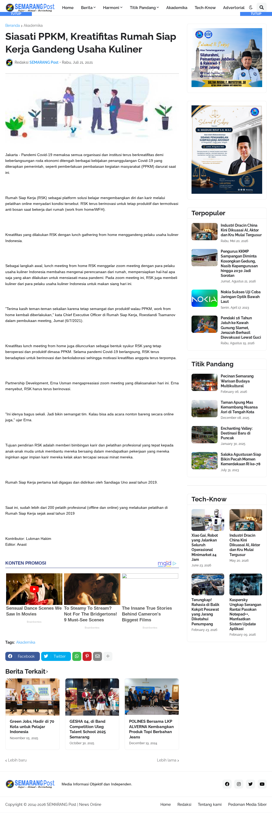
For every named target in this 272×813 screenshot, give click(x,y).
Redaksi (184, 804)
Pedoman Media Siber (247, 804)
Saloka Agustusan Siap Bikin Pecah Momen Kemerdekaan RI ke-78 (241, 459)
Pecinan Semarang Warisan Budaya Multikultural (237, 381)
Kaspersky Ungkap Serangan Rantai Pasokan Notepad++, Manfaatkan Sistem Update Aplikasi (245, 614)
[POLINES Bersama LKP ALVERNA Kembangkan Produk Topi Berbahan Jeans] (152, 697)
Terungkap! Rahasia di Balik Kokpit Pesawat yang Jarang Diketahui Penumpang (205, 612)
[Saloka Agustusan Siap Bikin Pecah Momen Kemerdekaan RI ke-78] (205, 460)
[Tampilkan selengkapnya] (107, 656)
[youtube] (262, 784)
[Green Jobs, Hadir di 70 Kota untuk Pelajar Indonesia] (33, 697)
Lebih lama (166, 760)
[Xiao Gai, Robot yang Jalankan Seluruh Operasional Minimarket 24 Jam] (208, 520)
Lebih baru (17, 760)
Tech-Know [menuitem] (205, 7)
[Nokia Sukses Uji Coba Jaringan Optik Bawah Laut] (205, 298)
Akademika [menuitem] (176, 7)
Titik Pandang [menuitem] (143, 7)
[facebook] (227, 784)
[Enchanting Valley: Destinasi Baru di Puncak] (205, 434)
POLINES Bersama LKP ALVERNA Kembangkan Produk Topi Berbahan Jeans (151, 729)
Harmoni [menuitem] (111, 7)
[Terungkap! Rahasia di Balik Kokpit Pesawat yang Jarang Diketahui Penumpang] (208, 584)
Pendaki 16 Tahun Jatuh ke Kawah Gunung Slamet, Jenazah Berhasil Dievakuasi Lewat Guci (241, 327)
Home (165, 804)
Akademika (33, 25)
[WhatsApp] (76, 656)
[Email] (97, 656)
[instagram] (238, 784)
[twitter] (250, 784)
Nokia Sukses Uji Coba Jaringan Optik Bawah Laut (241, 297)
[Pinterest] (87, 656)
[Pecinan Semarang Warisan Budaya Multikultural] (205, 382)
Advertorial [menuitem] (234, 7)
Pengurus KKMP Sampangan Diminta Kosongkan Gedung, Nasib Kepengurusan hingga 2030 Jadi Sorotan (239, 263)
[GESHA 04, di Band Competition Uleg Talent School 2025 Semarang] (92, 697)
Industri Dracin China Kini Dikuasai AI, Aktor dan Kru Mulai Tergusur (241, 230)
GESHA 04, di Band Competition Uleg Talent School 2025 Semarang (88, 729)
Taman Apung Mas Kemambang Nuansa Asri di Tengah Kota (239, 407)
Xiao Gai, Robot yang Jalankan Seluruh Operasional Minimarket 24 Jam (205, 547)
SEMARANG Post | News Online (74, 804)
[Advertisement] (16, 95)
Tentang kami (210, 804)
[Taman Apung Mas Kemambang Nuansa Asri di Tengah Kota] (205, 408)
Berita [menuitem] (86, 7)
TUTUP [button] (16, 14)
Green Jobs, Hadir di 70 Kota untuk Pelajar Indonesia (32, 726)
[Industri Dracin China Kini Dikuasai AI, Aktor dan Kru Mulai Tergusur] (205, 231)
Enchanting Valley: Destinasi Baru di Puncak (237, 433)
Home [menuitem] (68, 7)
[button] (251, 8)
